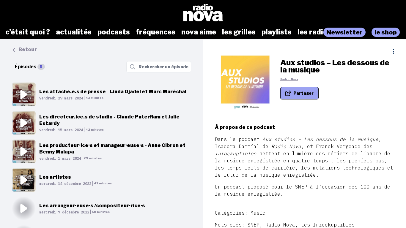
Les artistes (55, 177)
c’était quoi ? (27, 32)
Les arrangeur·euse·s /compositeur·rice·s (92, 205)
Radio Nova (289, 79)
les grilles (239, 32)
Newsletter (344, 32)
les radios (314, 32)
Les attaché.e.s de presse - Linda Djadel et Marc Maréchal (112, 91)
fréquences (155, 32)
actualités (74, 32)
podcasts (113, 32)
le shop (385, 32)
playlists (277, 32)
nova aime (198, 32)
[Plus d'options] (393, 51)
